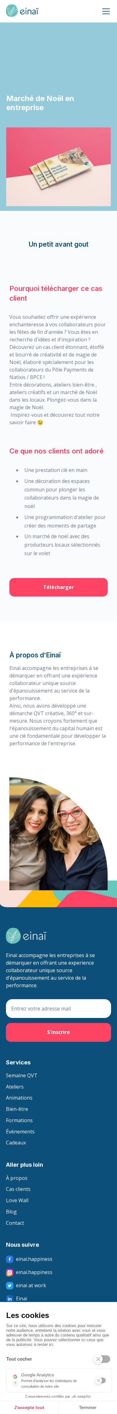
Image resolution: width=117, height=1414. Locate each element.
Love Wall (17, 1200)
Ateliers (15, 1087)
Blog (11, 1212)
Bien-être (17, 1109)
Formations (19, 1120)
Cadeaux (16, 1143)
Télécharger (58, 587)
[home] (22, 11)
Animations (19, 1098)
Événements (20, 1132)
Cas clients (18, 1189)
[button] (105, 11)
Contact (15, 1223)
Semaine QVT (21, 1076)
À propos (16, 1178)
